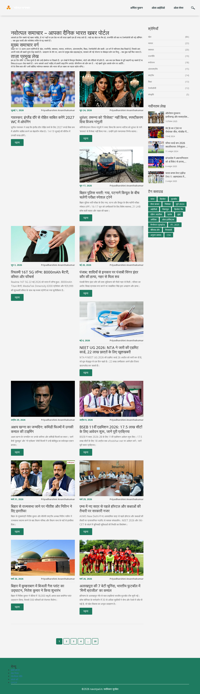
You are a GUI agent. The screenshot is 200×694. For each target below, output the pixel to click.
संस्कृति (151, 94)
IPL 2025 (174, 224)
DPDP (14, 682)
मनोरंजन (151, 62)
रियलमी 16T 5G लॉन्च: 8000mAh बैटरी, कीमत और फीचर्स (40, 274)
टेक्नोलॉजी (152, 88)
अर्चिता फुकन (136, 8)
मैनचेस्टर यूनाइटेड (157, 224)
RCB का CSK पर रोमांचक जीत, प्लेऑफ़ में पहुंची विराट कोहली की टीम (175, 130)
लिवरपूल (165, 209)
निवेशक (167, 204)
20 (95, 641)
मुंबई (179, 214)
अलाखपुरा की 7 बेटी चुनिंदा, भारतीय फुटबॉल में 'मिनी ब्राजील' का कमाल (110, 588)
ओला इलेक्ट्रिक (168, 219)
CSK (169, 234)
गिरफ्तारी (168, 229)
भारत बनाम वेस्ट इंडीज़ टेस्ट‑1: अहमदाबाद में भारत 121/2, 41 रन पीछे (176, 174)
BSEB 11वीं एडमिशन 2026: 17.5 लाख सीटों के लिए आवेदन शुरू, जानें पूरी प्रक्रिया (111, 429)
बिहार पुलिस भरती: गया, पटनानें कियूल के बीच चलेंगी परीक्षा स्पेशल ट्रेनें (109, 195)
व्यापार (150, 43)
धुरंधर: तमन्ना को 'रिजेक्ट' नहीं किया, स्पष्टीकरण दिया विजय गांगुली (111, 119)
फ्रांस (170, 214)
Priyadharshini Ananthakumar (58, 110)
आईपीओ (153, 209)
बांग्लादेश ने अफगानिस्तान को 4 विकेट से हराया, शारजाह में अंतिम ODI (176, 159)
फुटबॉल (174, 198)
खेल (149, 36)
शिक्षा (150, 81)
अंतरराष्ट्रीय (153, 68)
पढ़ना (17, 142)
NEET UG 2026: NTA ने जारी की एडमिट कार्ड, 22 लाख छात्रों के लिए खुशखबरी (109, 349)
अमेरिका (153, 219)
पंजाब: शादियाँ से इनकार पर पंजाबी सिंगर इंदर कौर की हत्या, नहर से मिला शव (109, 274)
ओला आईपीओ (158, 8)
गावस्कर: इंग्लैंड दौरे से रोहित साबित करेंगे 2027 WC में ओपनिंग (42, 119)
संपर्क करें (14, 679)
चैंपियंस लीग (155, 229)
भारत (152, 198)
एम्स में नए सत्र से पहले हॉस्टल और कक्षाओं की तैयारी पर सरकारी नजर (110, 508)
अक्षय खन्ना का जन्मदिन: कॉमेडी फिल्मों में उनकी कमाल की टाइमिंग (42, 429)
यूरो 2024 (180, 204)
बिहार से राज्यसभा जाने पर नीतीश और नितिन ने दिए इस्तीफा (41, 508)
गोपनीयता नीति (16, 676)
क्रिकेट (163, 198)
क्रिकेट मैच (178, 209)
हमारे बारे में (15, 670)
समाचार (151, 49)
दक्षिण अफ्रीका (156, 214)
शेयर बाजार (154, 204)
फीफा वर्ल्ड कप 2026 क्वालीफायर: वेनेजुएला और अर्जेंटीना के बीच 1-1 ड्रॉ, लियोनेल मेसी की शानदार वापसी (177, 144)
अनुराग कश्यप (155, 234)
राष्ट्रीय (151, 75)
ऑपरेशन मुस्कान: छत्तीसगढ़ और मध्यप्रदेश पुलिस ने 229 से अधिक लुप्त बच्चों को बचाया (176, 115)
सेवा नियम (15, 673)
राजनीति (151, 56)
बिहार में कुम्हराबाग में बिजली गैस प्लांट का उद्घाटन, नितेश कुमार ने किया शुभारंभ (37, 588)
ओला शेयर (178, 8)
